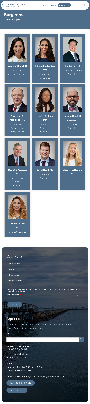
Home (7, 19)
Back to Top (17, 390)
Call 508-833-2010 (21, 383)
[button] (84, 5)
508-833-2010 (49, 5)
